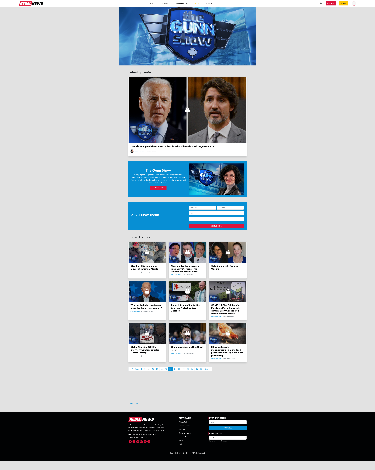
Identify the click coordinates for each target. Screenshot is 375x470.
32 (179, 369)
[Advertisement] (187, 388)
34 (188, 369)
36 (197, 369)
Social (181, 440)
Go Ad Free (135, 404)
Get (158, 188)
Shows (165, 3)
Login (180, 444)
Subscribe (182, 429)
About (209, 3)
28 (162, 369)
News (152, 3)
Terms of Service (184, 426)
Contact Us (182, 437)
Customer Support (185, 433)
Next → (207, 369)
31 (175, 369)
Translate (224, 441)
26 (153, 369)
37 (201, 369)
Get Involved (182, 3)
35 (192, 369)
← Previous (134, 369)
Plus (197, 3)
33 (184, 369)
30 (170, 369)
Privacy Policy (183, 422)
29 (166, 369)
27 (157, 369)
